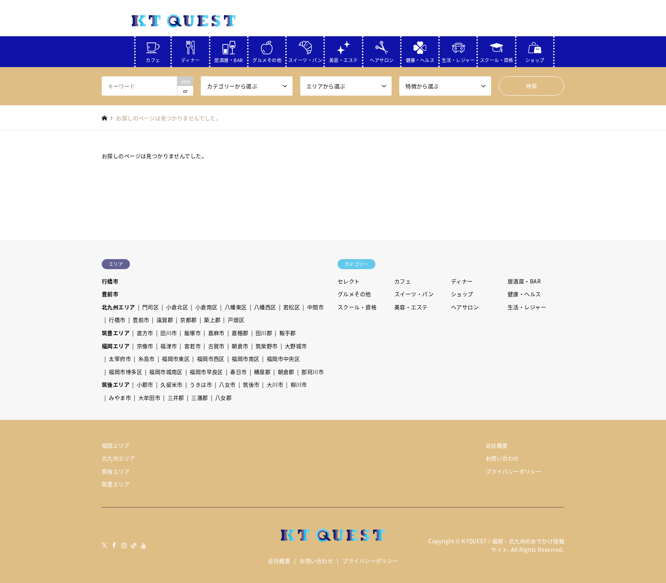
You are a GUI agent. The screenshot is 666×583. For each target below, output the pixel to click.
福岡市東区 (176, 358)
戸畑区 (236, 320)
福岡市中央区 (283, 358)
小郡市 (145, 384)
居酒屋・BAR (228, 58)
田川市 (168, 333)
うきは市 (201, 384)
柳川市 (299, 384)
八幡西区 (265, 307)
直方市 (145, 333)
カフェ (153, 58)
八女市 (227, 384)
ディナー (190, 58)
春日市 (238, 372)
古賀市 (216, 346)
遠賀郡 (164, 320)
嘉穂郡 (240, 333)
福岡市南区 (245, 358)
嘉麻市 (216, 333)
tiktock (133, 545)
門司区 (150, 307)
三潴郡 (199, 397)
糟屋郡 (262, 372)
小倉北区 (177, 307)
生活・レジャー (458, 58)
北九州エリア (118, 307)
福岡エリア (116, 346)
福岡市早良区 (206, 372)
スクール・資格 (496, 58)
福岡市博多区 (125, 372)
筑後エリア (116, 384)
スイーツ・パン (305, 58)
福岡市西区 (211, 358)
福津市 (168, 346)
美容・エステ (343, 58)
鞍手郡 (287, 333)
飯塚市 (192, 333)
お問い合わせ (502, 458)
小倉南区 (206, 307)
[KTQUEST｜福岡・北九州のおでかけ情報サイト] (184, 20)
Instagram (124, 545)
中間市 (315, 307)
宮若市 (192, 346)
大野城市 (296, 346)
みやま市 (120, 397)
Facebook (114, 545)
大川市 (275, 384)
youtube (143, 545)
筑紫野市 (267, 346)
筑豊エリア (116, 333)
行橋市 (110, 281)
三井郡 (176, 397)
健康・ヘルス (420, 58)
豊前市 (110, 294)
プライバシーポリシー (513, 471)
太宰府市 (120, 358)
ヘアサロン (382, 58)
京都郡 (188, 320)
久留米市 (171, 384)
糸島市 (146, 358)
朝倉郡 (286, 372)
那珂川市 (312, 372)
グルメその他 (266, 58)
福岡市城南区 (166, 372)
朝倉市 (240, 346)
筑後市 (251, 384)
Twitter (104, 545)
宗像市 (145, 346)
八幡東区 (236, 307)
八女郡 (223, 397)
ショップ (535, 58)
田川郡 (264, 333)
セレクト (349, 281)
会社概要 (497, 445)
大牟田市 (149, 397)
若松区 (291, 307)
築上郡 (212, 320)
